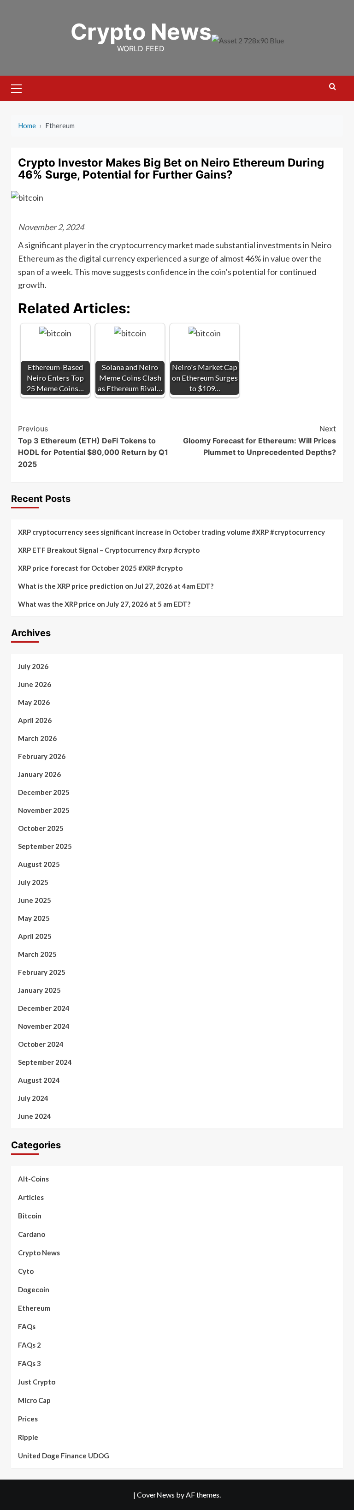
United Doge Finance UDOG (63, 1455)
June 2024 (34, 1116)
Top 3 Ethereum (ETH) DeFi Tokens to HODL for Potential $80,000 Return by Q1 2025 (93, 446)
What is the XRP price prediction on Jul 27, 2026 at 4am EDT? (115, 586)
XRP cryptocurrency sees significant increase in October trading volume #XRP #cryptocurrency (171, 532)
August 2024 (39, 1080)
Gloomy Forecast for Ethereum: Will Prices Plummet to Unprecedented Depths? (259, 440)
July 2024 (33, 1098)
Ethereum (34, 1308)
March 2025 (37, 954)
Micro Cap (34, 1400)
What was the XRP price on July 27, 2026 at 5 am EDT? (104, 604)
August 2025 (39, 864)
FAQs (26, 1326)
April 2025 (35, 936)
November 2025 (44, 810)
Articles (31, 1197)
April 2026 (35, 720)
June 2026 (34, 684)
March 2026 (37, 738)
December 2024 (44, 1008)
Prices (28, 1419)
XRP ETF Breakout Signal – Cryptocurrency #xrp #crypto (109, 550)
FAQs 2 (29, 1345)
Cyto (26, 1271)
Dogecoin (33, 1289)
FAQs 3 (29, 1363)
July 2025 (33, 882)
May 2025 (34, 918)
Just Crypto (36, 1382)
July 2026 (33, 666)
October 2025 (41, 828)
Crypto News (141, 31)
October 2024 (41, 1044)
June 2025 (34, 900)
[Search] (332, 87)
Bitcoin (29, 1216)
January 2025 (39, 990)
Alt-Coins (33, 1179)
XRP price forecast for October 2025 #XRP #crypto (100, 568)
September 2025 (45, 846)
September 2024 (45, 1062)
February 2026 (41, 756)
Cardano (31, 1234)
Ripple (28, 1437)
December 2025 (44, 792)
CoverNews (156, 1494)
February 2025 (41, 972)
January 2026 (39, 774)
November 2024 (44, 1026)
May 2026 (34, 702)
